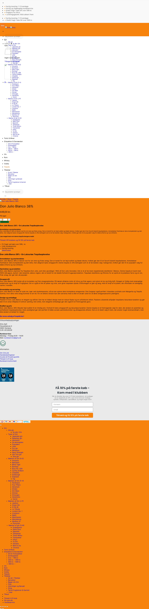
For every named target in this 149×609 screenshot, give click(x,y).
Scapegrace (16, 120)
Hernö (15, 97)
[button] (8, 44)
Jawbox (14, 100)
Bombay (14, 71)
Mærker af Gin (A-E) (14, 64)
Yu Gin (15, 131)
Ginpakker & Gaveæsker (13, 141)
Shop (9, 199)
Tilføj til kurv (4, 222)
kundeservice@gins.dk (12, 338)
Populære (15, 53)
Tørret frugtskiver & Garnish (17, 182)
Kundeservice (10, 602)
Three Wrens (17, 126)
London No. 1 (16, 107)
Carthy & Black (16, 74)
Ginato (14, 89)
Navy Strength (16, 60)
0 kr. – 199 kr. (12, 147)
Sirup (9, 180)
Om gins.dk (8, 600)
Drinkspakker (12, 145)
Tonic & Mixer (9, 138)
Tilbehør (7, 170)
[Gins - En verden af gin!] (7, 28)
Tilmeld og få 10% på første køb (72, 415)
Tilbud (7, 186)
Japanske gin (16, 47)
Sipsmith (15, 123)
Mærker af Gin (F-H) (14, 82)
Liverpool (15, 108)
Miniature (15, 58)
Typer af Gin (12, 45)
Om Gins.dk (4, 353)
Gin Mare (15, 90)
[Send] (5, 40)
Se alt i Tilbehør (13, 172)
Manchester (16, 111)
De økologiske (16, 51)
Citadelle (15, 76)
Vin (5, 154)
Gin (5, 39)
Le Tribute (15, 105)
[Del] (5, 606)
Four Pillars (15, 85)
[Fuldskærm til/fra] (3, 606)
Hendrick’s (15, 95)
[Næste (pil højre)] (3, 608)
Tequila (7, 167)
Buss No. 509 (16, 73)
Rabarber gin (16, 48)
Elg (14, 81)
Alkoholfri (15, 50)
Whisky (7, 161)
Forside (3, 199)
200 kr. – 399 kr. (13, 148)
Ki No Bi (14, 103)
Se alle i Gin (16, 43)
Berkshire (15, 68)
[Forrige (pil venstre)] (1, 608)
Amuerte (15, 66)
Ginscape (15, 94)
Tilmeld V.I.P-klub (6, 359)
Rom (6, 157)
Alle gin (10, 42)
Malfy (14, 110)
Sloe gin (15, 63)
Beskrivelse (6, 250)
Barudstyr (11, 174)
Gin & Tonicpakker (14, 144)
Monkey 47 (15, 115)
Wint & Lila (16, 134)
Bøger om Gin (12, 175)
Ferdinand (15, 84)
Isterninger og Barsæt (15, 179)
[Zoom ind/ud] (1, 606)
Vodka (6, 164)
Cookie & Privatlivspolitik (9, 357)
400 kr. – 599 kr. (13, 150)
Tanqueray (16, 124)
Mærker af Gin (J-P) (14, 98)
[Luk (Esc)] (7, 606)
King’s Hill (15, 102)
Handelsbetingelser (7, 355)
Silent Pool (16, 121)
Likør (13, 55)
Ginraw (14, 92)
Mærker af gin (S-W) (15, 118)
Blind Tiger (15, 69)
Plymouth (16, 116)
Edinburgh (15, 77)
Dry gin (14, 56)
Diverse (15, 136)
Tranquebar (16, 128)
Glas (9, 177)
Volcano (15, 132)
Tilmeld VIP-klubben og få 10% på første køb (17, 240)
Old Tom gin (16, 61)
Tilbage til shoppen (12, 61)
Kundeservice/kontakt (8, 361)
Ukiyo (14, 129)
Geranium (15, 87)
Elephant (15, 79)
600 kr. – (11, 152)
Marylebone (16, 113)
